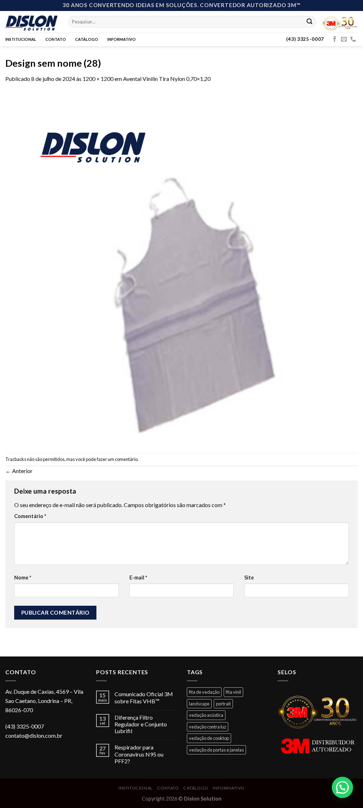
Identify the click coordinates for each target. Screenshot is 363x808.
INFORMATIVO (121, 39)
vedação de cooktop (209, 738)
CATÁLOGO (86, 39)
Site (249, 578)
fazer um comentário (117, 459)
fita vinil (233, 692)
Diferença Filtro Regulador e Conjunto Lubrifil (141, 724)
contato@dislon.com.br (33, 735)
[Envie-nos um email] (344, 39)
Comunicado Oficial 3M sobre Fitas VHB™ (144, 697)
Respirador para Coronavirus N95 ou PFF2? (139, 754)
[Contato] (353, 39)
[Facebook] (334, 39)
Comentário (30, 516)
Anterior (19, 470)
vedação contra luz (207, 727)
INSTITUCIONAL (20, 39)
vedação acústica (206, 715)
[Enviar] (309, 22)
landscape (199, 704)
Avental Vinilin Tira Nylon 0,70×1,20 (167, 78)
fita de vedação (204, 692)
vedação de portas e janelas (216, 750)
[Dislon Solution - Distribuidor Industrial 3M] (31, 22)
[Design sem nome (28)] (181, 267)
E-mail (138, 578)
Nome (22, 578)
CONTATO (55, 39)
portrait (223, 704)
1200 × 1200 (98, 78)
